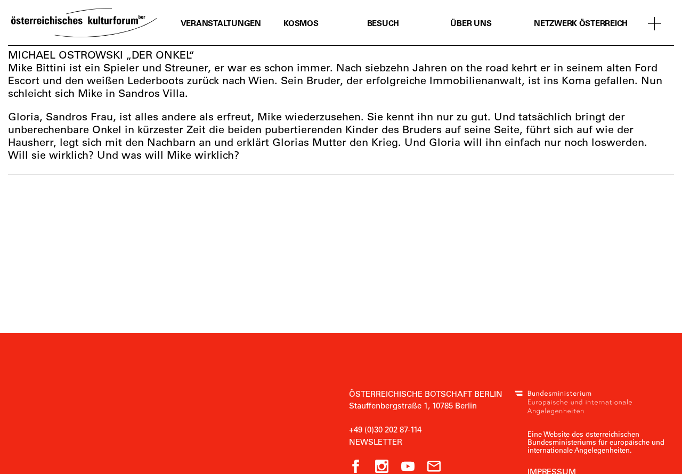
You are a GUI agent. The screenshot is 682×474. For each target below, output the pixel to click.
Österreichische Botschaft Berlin (425, 393)
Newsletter (375, 441)
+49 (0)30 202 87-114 (385, 429)
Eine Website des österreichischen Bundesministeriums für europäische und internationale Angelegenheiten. (595, 442)
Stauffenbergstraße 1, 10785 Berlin (413, 405)
